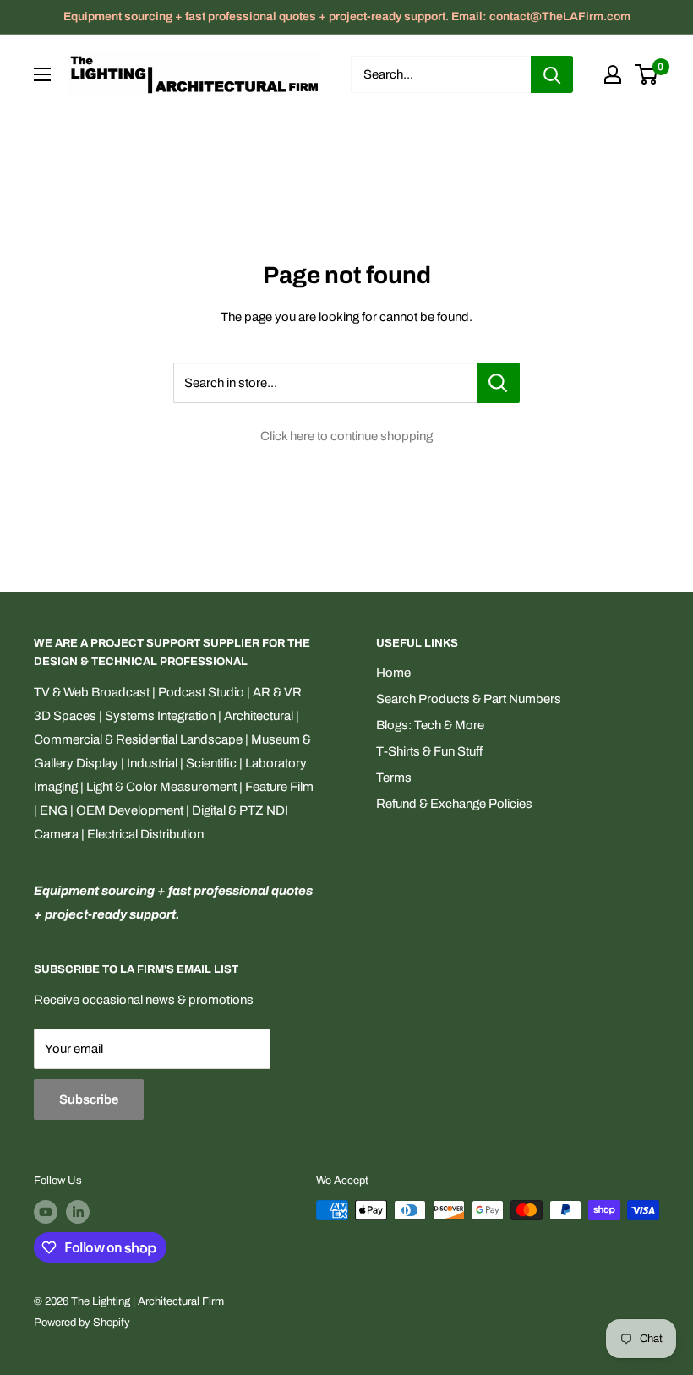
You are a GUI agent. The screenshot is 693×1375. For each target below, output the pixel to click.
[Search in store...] (498, 383)
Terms (394, 777)
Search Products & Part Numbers (468, 699)
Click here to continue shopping (346, 436)
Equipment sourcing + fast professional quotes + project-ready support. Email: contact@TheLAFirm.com (346, 16)
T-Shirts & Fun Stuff (429, 751)
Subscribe (88, 1099)
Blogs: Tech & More (430, 725)
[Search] (552, 74)
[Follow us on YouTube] (45, 1212)
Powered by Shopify (82, 1323)
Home (393, 672)
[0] (647, 74)
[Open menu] (42, 74)
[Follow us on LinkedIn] (78, 1212)
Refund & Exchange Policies (454, 803)
